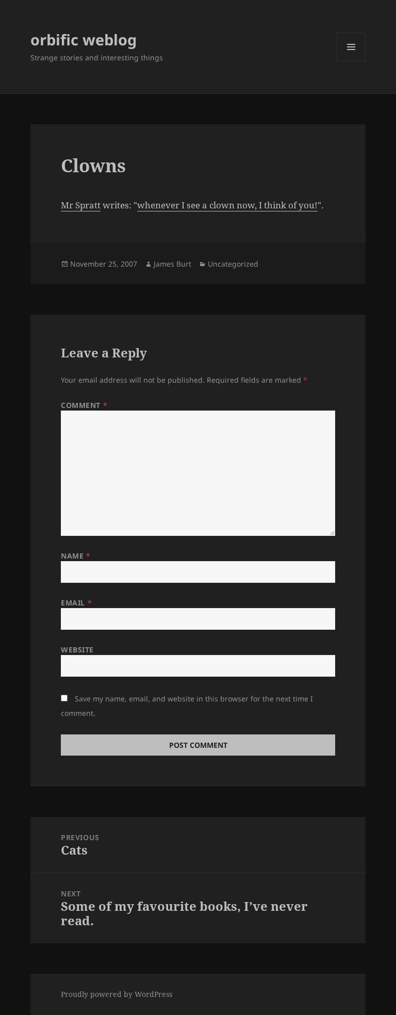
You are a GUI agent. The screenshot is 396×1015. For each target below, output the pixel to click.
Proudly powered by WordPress (116, 994)
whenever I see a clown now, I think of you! (227, 205)
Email (76, 603)
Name (75, 556)
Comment (84, 405)
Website (77, 649)
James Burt (172, 264)
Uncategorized (233, 264)
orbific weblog (83, 39)
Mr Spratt (81, 205)
